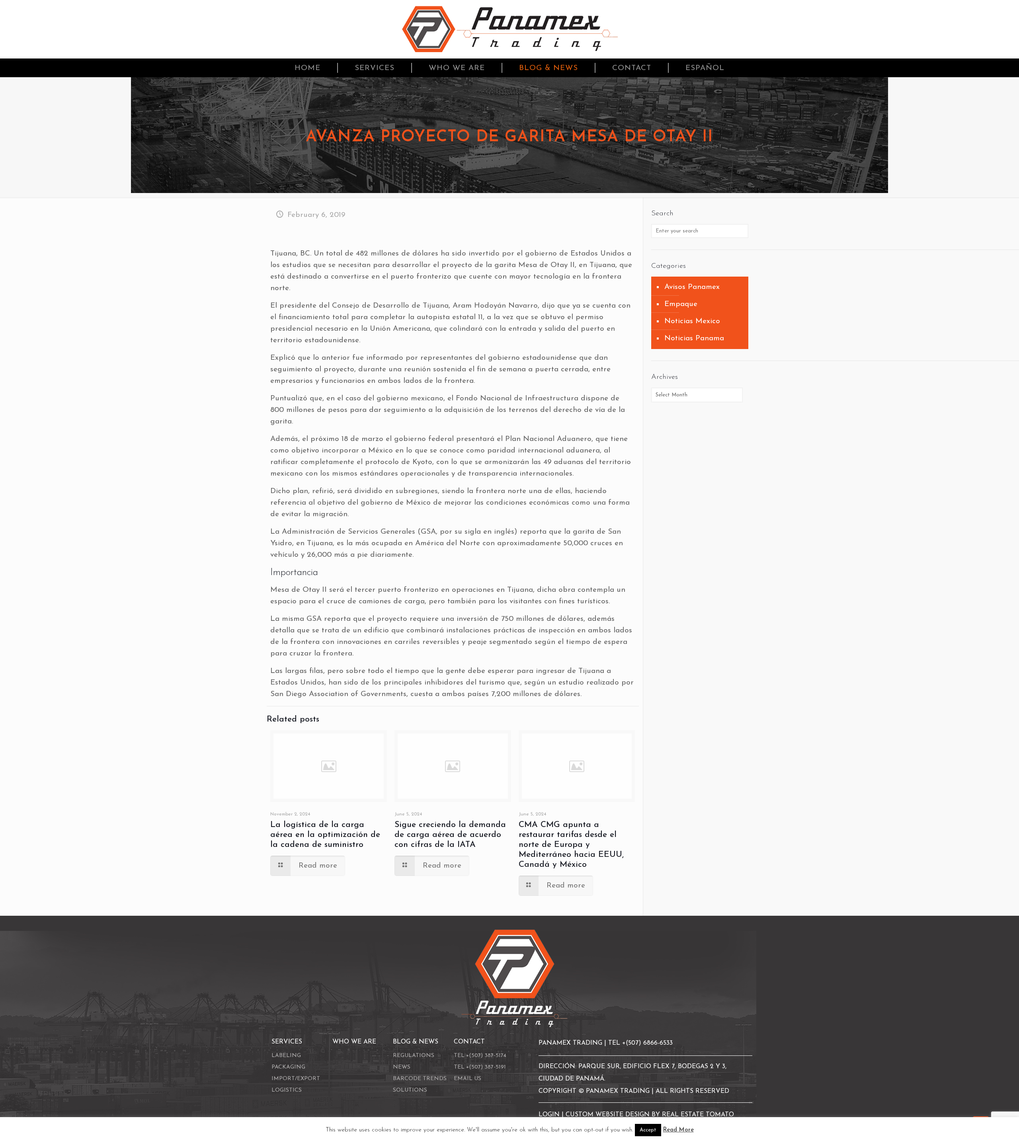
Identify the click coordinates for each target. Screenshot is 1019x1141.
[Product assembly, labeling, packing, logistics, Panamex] (510, 29)
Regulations (413, 1056)
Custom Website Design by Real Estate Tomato (650, 1115)
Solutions (410, 1090)
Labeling (286, 1056)
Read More (678, 1130)
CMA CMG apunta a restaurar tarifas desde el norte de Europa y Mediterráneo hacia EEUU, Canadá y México (571, 845)
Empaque (680, 304)
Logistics (286, 1090)
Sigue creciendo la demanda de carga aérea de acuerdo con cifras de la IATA (450, 835)
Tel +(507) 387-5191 (480, 1067)
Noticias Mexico (692, 321)
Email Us (467, 1079)
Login (550, 1115)
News (401, 1067)
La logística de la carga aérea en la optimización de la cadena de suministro (325, 835)
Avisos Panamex (692, 287)
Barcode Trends (420, 1079)
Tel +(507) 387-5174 (480, 1056)
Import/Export (295, 1079)
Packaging (288, 1067)
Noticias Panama (694, 338)
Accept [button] (648, 1130)
